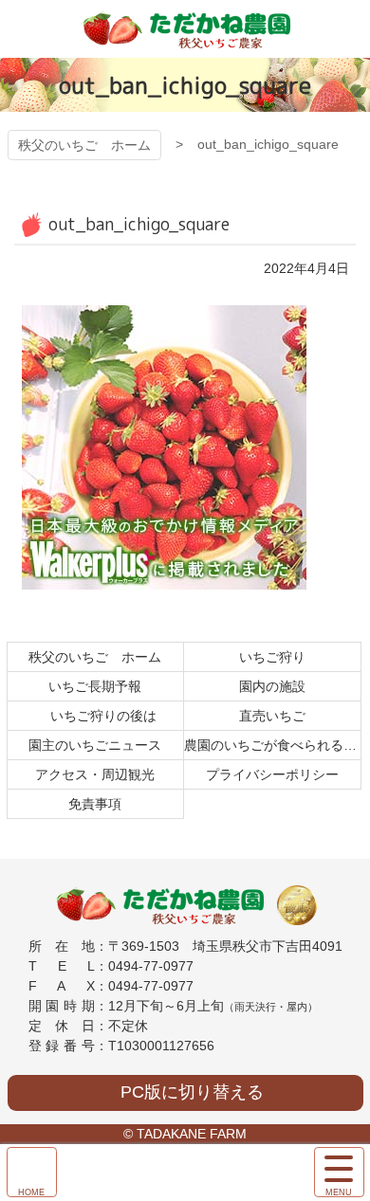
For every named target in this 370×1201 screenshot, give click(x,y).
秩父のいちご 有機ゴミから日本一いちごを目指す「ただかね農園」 (185, 28)
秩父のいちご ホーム (84, 145)
